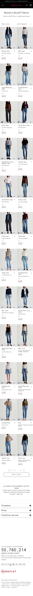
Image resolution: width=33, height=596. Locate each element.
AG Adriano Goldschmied (8, 580)
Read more (20, 494)
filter (7, 24)
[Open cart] (31, 5)
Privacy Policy (6, 583)
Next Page (16, 474)
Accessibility (14, 587)
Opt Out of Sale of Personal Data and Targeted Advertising (16, 582)
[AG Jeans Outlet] (16, 5)
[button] (2, 5)
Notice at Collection (15, 585)
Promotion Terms (5, 587)
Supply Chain (25, 585)
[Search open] (26, 5)
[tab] (30, 47)
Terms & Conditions (16, 583)
